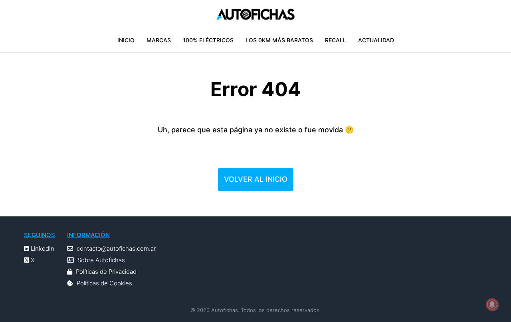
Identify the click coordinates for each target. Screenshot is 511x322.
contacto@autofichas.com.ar (116, 248)
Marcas (159, 40)
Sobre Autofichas (101, 260)
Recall (335, 40)
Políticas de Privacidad (106, 271)
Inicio (126, 40)
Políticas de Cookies (104, 283)
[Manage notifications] (492, 304)
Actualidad (376, 40)
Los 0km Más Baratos (279, 40)
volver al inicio (255, 179)
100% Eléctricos (208, 40)
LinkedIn (41, 248)
